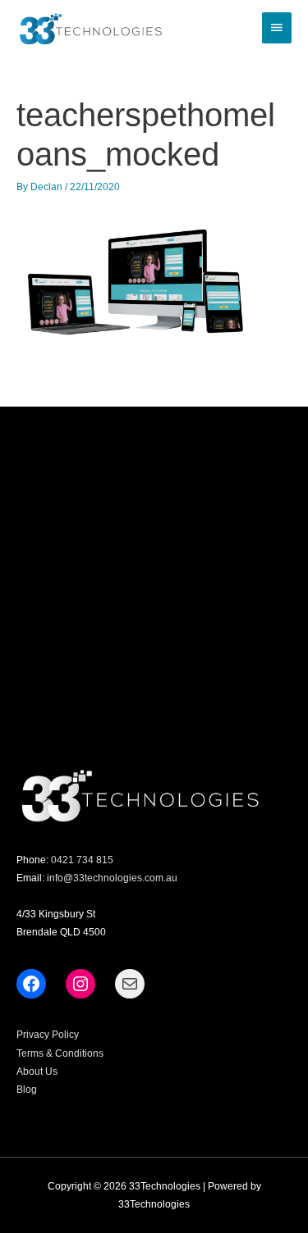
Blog (26, 1089)
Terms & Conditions (59, 1053)
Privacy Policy (47, 1034)
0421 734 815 (82, 860)
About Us (36, 1071)
